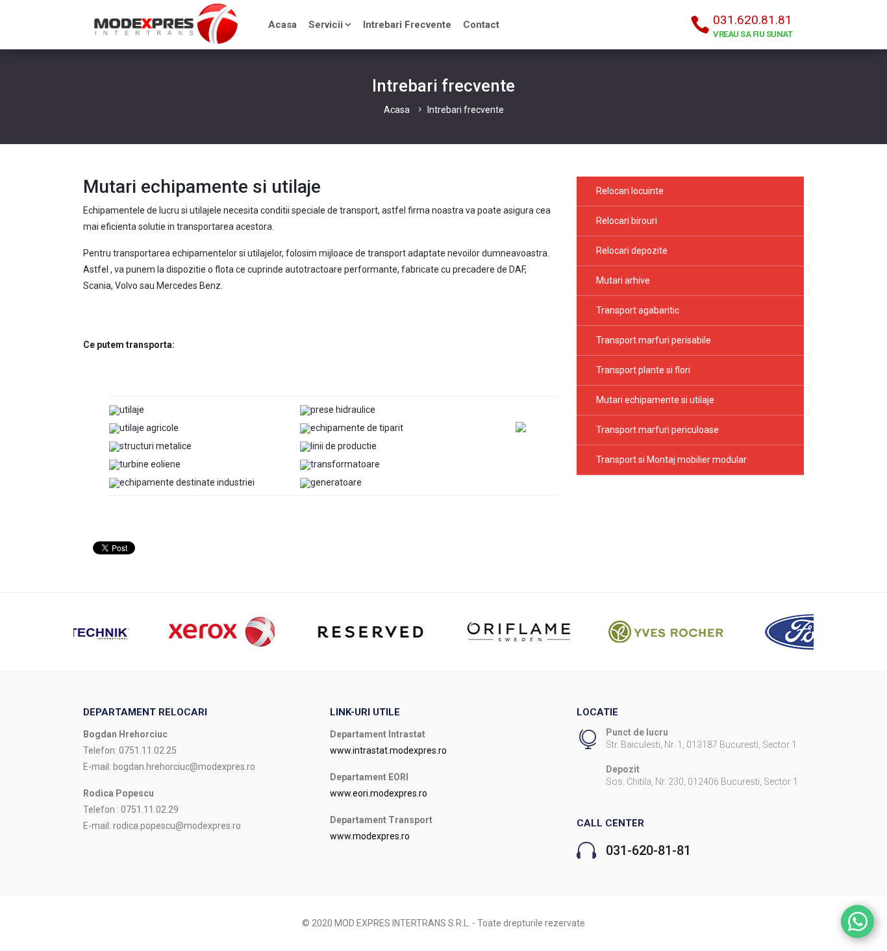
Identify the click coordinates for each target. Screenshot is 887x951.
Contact (481, 25)
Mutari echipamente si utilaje (655, 400)
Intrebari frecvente (407, 25)
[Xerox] (160, 631)
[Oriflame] (456, 631)
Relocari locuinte (630, 191)
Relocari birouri (626, 221)
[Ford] (752, 631)
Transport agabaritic (637, 310)
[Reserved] (308, 631)
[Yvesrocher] (604, 631)
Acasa (282, 25)
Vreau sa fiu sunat (752, 34)
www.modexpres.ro (370, 836)
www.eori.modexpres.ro (378, 793)
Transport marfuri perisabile (653, 340)
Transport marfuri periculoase (657, 430)
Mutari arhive (623, 280)
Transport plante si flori (643, 370)
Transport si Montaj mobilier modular (671, 459)
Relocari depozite (632, 250)
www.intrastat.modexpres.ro (388, 750)
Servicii (325, 25)
